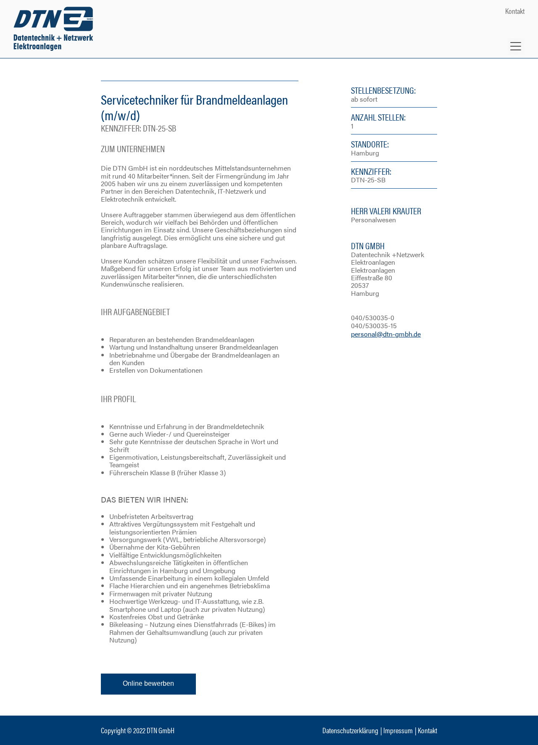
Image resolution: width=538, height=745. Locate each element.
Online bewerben (148, 683)
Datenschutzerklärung (350, 730)
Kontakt (515, 10)
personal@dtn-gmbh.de (386, 334)
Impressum (398, 730)
